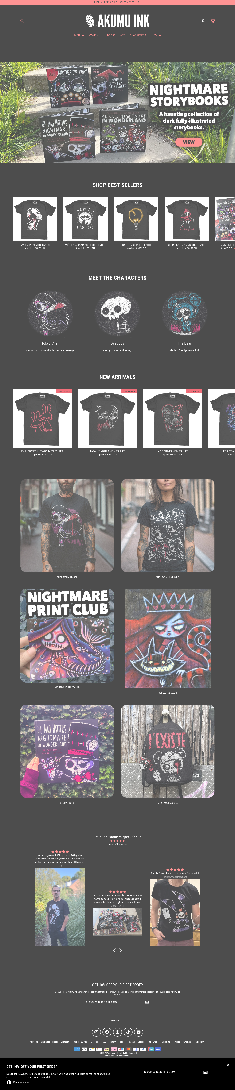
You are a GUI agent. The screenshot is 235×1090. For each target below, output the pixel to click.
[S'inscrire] (205, 1072)
